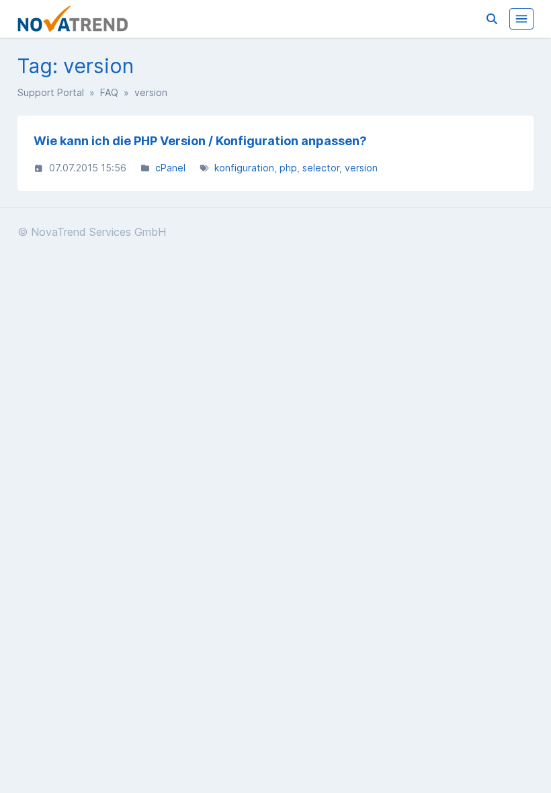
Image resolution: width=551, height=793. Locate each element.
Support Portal (50, 92)
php (288, 167)
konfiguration (244, 167)
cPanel (170, 167)
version (361, 167)
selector (320, 167)
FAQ (109, 92)
